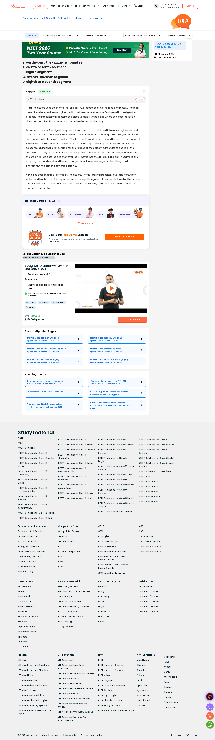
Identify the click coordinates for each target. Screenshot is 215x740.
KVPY (60, 561)
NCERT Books (145, 476)
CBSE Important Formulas (111, 573)
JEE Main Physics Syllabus (31, 695)
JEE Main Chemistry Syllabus (32, 705)
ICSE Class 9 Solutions (150, 546)
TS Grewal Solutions (28, 566)
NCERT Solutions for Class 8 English (157, 458)
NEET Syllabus (105, 690)
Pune (166, 661)
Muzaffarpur (143, 660)
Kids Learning (65, 621)
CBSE (100, 531)
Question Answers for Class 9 (181, 35)
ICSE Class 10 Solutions (150, 541)
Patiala (140, 675)
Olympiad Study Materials (71, 616)
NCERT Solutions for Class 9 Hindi (115, 511)
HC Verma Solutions (28, 536)
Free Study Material (68, 586)
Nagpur (167, 666)
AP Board (22, 591)
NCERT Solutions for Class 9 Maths (116, 484)
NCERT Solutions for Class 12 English (36, 512)
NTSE (60, 566)
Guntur (167, 671)
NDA (60, 556)
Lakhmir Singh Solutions (30, 556)
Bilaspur (168, 687)
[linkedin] (179, 735)
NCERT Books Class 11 (149, 486)
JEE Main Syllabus (27, 690)
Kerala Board (24, 611)
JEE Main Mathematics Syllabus (34, 700)
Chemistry (103, 596)
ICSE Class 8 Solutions (150, 551)
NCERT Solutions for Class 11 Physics (76, 449)
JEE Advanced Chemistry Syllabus (75, 711)
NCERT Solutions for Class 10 (112, 439)
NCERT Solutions (26, 447)
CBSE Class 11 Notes (148, 596)
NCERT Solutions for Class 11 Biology (76, 463)
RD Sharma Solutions (29, 541)
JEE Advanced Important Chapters (76, 673)
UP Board (22, 641)
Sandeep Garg (25, 571)
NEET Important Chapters (111, 670)
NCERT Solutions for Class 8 (153, 439)
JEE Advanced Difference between (76, 688)
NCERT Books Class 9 (149, 496)
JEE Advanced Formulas (70, 683)
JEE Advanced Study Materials (73, 606)
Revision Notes (146, 586)
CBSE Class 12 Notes (149, 591)
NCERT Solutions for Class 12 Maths (36, 458)
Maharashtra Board (28, 616)
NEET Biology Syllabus (109, 705)
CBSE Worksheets (107, 546)
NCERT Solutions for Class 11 (72, 439)
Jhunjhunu (169, 707)
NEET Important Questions (112, 665)
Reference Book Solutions (31, 531)
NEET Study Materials (69, 611)
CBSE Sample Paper (108, 541)
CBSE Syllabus (105, 536)
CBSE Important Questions (112, 551)
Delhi (139, 680)
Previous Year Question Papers (74, 591)
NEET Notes (104, 675)
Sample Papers (66, 596)
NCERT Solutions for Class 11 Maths (76, 444)
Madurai (141, 705)
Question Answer (32, 18)
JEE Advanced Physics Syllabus (74, 698)
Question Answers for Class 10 (140, 35)
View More (84, 223)
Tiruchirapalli (143, 700)
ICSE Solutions (146, 536)
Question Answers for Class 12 (58, 35)
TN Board (22, 636)
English (101, 606)
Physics (102, 586)
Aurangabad (170, 676)
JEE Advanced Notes (68, 678)
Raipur (167, 682)
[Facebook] (171, 735)
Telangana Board (27, 631)
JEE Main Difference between (33, 685)
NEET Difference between (111, 685)
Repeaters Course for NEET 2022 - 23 (168, 45)
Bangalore (142, 670)
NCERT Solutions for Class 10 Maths (116, 444)
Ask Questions (65, 626)
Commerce (104, 611)
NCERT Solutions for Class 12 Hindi (35, 518)
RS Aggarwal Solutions (29, 546)
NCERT (21, 442)
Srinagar (168, 692)
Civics (101, 621)
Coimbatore (170, 656)
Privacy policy (70, 735)
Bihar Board (24, 596)
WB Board (23, 646)
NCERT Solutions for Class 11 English (76, 493)
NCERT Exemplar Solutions (31, 551)
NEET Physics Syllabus (109, 695)
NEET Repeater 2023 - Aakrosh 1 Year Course (165, 56)
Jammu (168, 697)
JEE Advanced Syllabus (70, 693)
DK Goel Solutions (27, 561)
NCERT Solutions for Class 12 (32, 453)
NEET (60, 546)
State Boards (24, 586)
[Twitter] (187, 735)
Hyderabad (142, 685)
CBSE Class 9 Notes (148, 606)
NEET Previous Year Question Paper (116, 710)
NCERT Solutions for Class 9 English (116, 498)
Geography (104, 616)
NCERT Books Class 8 (149, 501)
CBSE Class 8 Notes (148, 611)
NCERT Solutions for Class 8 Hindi (156, 471)
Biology (61, 18)
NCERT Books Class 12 (149, 481)
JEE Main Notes (25, 675)
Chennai (141, 665)
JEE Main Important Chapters (33, 670)
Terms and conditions (92, 735)
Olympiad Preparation (69, 551)
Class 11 (50, 18)
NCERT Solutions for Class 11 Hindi (75, 498)
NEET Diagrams (106, 680)
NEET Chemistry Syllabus (111, 700)
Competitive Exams (68, 531)
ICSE (141, 531)
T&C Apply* (54, 241)
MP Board (23, 621)
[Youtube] (196, 735)
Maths (101, 601)
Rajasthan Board (26, 626)
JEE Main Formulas (27, 680)
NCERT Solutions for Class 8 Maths (156, 444)
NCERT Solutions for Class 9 (112, 479)
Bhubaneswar (171, 702)
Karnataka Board (26, 606)
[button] (34, 214)
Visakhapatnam (145, 695)
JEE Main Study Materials (71, 601)
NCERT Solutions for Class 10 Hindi (115, 474)
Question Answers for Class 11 (99, 35)
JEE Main (62, 536)
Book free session (124, 236)
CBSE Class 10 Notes (149, 601)
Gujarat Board (25, 601)
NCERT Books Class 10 (149, 491)
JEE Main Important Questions (33, 665)
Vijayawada (143, 690)
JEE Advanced (65, 541)
